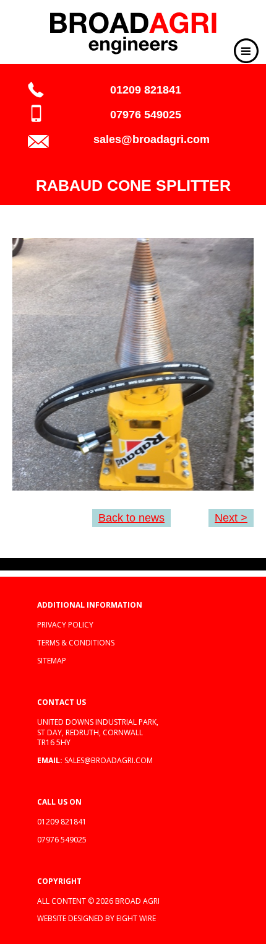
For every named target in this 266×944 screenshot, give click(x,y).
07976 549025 (145, 114)
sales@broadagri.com (151, 139)
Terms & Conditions (75, 642)
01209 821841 (145, 90)
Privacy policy (65, 624)
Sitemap (51, 660)
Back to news (131, 518)
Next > (231, 518)
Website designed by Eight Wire (96, 918)
